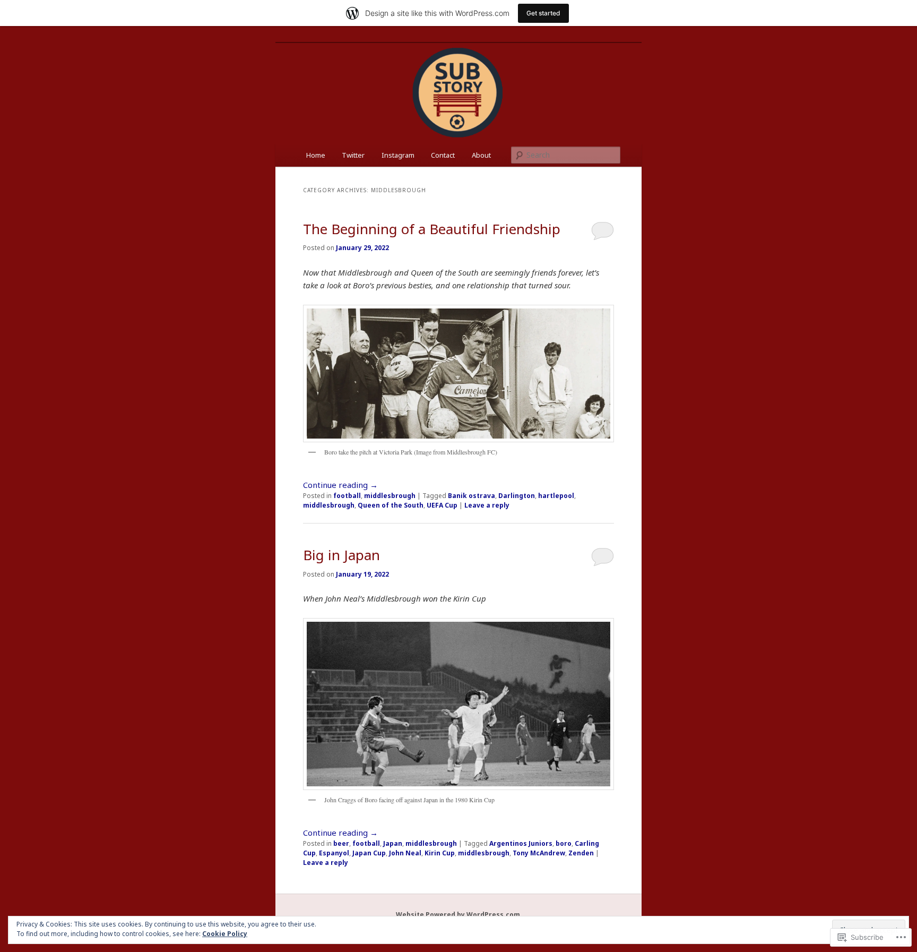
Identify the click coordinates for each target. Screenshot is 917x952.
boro (564, 843)
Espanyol (334, 852)
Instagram (398, 155)
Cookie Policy (224, 933)
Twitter (353, 155)
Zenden (581, 852)
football (347, 495)
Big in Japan (341, 554)
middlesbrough (390, 495)
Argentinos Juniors (520, 843)
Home (315, 155)
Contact (443, 155)
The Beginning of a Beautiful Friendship (431, 228)
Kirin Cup (440, 852)
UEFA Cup (442, 505)
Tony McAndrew (539, 852)
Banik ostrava (471, 495)
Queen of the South (390, 505)
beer (341, 843)
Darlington (516, 495)
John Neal (405, 852)
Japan (392, 843)
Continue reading (340, 484)
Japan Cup (369, 852)
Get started (543, 13)
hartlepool (556, 495)
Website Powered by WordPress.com (458, 914)
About (481, 155)
